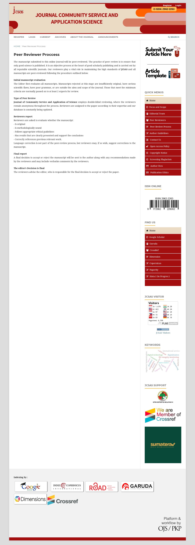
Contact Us (155, 139)
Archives (60, 37)
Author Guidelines (159, 133)
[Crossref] (63, 504)
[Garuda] (137, 491)
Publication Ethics (159, 172)
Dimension (154, 256)
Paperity (154, 269)
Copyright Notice (158, 152)
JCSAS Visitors (163, 332)
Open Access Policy (159, 146)
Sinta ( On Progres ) (160, 276)
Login (32, 37)
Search (174, 37)
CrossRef (154, 250)
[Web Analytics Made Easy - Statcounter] (163, 329)
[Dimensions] (31, 504)
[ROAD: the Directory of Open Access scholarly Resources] (102, 491)
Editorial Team (157, 113)
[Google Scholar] (31, 491)
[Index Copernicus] (67, 491)
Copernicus (155, 263)
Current (45, 37)
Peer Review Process (160, 126)
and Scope (157, 107)
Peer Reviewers (158, 120)
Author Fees (156, 165)
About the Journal (82, 37)
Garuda (153, 243)
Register (19, 37)
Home (17, 46)
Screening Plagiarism (160, 159)
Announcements (108, 37)
